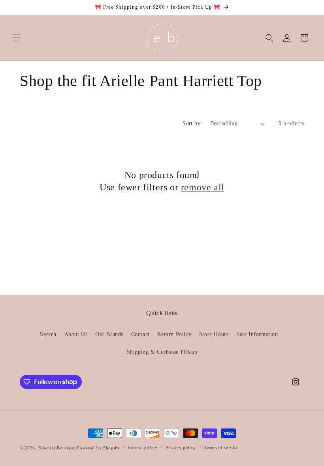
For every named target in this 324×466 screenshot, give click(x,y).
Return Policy (174, 334)
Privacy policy (181, 447)
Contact (140, 334)
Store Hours (214, 334)
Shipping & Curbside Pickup (162, 352)
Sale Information (257, 334)
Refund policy (143, 447)
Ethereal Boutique (57, 447)
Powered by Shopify (98, 447)
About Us (76, 334)
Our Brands (109, 334)
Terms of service (221, 447)
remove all (202, 187)
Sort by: (192, 123)
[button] (16, 38)
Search (48, 334)
